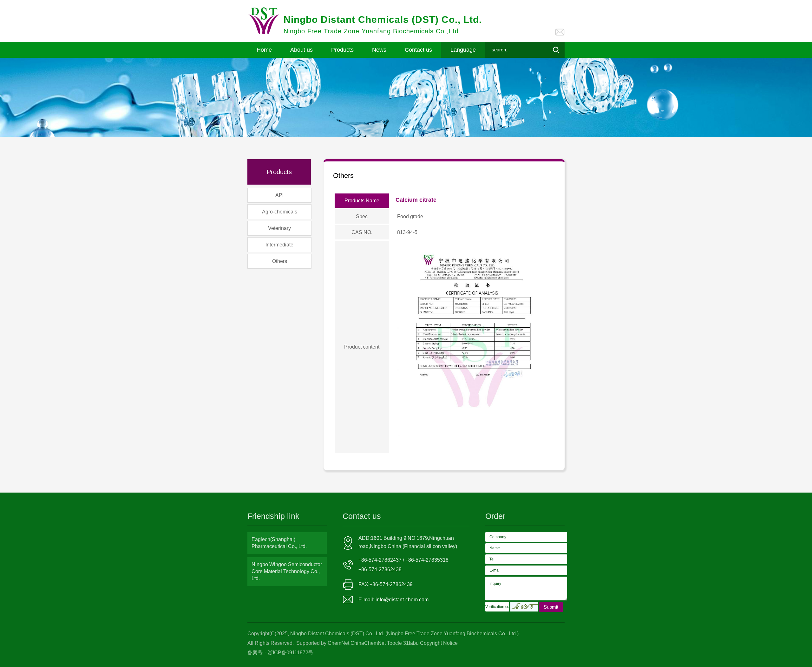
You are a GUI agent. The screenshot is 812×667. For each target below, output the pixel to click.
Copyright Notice (439, 643)
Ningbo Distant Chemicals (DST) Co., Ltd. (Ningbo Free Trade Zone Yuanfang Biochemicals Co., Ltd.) (404, 633)
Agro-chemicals (279, 211)
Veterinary (279, 228)
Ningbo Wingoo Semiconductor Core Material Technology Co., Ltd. (287, 571)
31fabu (411, 643)
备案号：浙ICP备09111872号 (280, 652)
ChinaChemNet (368, 643)
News (379, 50)
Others (279, 261)
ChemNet (338, 643)
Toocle (394, 643)
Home (264, 50)
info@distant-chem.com (402, 599)
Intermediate (279, 244)
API (279, 195)
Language (463, 50)
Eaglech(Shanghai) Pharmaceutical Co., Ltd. (279, 543)
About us (301, 50)
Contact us (418, 50)
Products (342, 50)
